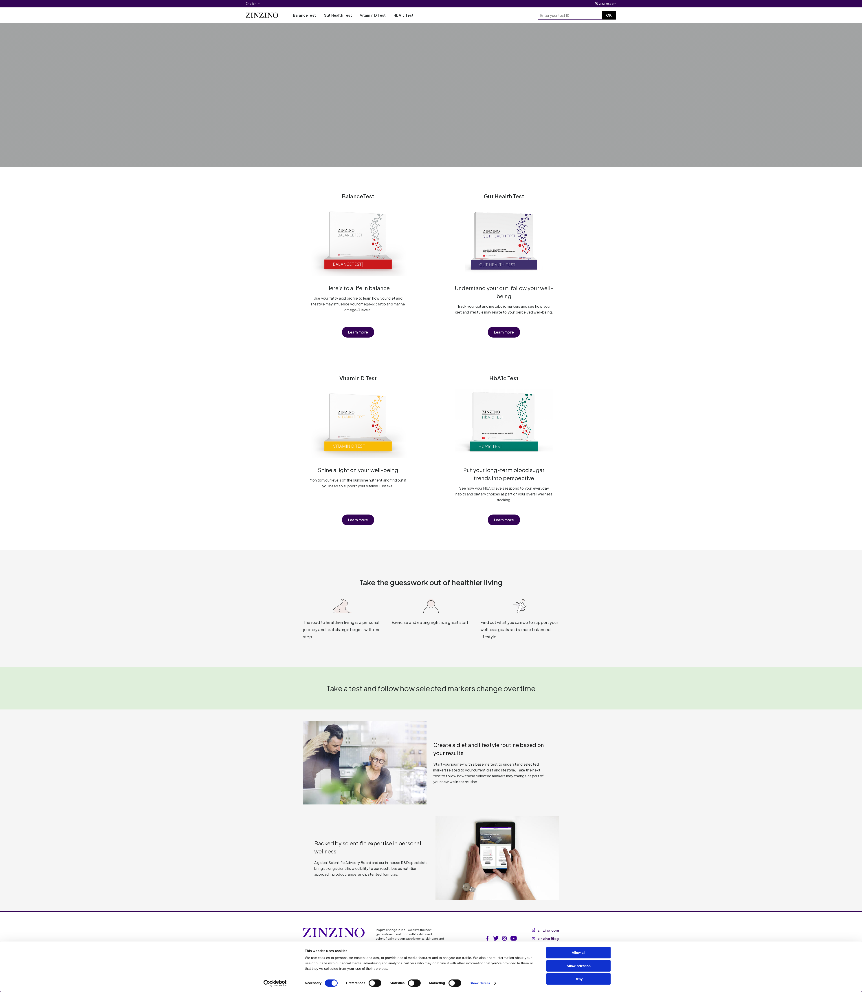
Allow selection (579, 966)
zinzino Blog (548, 938)
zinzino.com (607, 3)
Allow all (578, 952)
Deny (578, 979)
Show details (480, 983)
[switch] (375, 983)
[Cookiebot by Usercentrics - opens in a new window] (275, 983)
